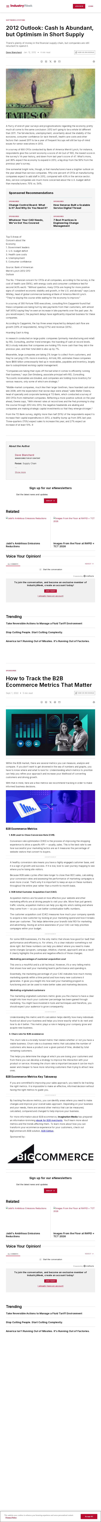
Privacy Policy (11, 1518)
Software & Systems (15, 20)
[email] (59, 61)
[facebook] (41, 61)
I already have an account (50, 596)
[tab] (13, 564)
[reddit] (55, 61)
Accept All (89, 1516)
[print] (94, 61)
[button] (8, 6)
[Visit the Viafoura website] (88, 576)
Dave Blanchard (14, 52)
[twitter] (50, 61)
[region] (50, 570)
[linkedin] (46, 61)
